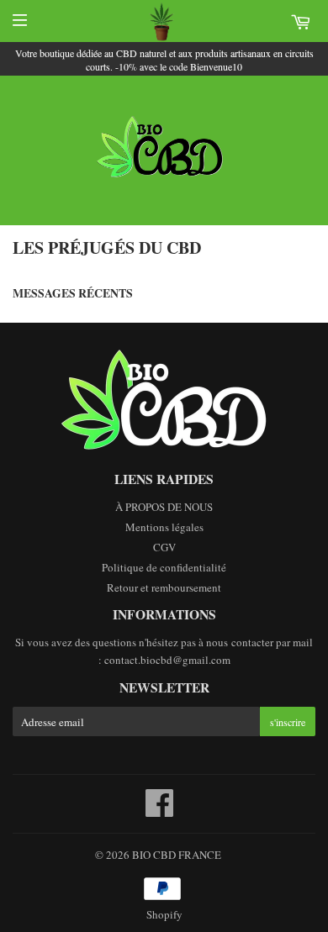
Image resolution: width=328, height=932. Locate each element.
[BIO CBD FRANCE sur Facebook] (160, 811)
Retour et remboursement (164, 587)
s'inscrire (287, 722)
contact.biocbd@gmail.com (167, 659)
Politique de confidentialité (164, 567)
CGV (164, 547)
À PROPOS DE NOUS (164, 506)
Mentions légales (164, 526)
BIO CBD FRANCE (176, 854)
